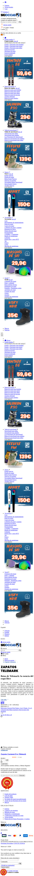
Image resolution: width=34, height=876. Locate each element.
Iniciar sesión (6, 642)
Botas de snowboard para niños (14, 140)
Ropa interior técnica (11, 285)
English (7, 632)
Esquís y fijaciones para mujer (13, 46)
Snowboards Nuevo (10, 184)
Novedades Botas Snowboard (13, 182)
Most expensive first (15, 710)
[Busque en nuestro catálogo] (20, 22)
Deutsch (7, 634)
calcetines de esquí (10, 290)
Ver (6, 241)
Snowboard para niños (11, 133)
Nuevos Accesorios (10, 180)
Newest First (11, 708)
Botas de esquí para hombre (13, 90)
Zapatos (7, 295)
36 (5, 715)
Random (3, 711)
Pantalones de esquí (10, 286)
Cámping (7, 238)
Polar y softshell (9, 283)
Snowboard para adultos (12, 135)
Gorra (6, 244)
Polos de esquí (9, 224)
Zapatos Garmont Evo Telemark (13, 754)
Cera (6, 221)
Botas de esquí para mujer (12, 91)
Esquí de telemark (10, 53)
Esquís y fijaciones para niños (13, 48)
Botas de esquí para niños (12, 93)
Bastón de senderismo (11, 236)
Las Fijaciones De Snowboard (14, 137)
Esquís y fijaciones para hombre (14, 44)
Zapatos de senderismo (11, 296)
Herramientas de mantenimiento (14, 222)
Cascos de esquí (9, 226)
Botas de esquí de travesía (12, 95)
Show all (9, 715)
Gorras (7, 293)
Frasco (6, 243)
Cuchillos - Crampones (11, 234)
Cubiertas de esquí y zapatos (13, 227)
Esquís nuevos (9, 175)
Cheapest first (5, 710)
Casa (6, 9)
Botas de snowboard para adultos (14, 138)
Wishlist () (6, 12)
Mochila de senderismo (11, 246)
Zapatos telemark (10, 96)
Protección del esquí (11, 231)
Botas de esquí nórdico (11, 98)
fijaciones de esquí (10, 51)
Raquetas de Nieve (10, 229)
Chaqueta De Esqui (10, 281)
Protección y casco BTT (12, 239)
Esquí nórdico (9, 54)
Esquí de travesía (10, 49)
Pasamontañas (9, 232)
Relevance (4, 708)
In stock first (25, 710)
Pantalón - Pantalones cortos (13, 288)
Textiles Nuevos (9, 185)
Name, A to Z (19, 708)
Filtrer (2, 701)
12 (2, 715)
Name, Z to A (28, 708)
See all (16, 41)
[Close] (2, 335)
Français (7, 630)
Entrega (7, 5)
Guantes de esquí (10, 291)
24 (4, 715)
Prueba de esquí (9, 177)
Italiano (7, 635)
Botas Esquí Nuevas (11, 179)
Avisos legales (9, 7)
